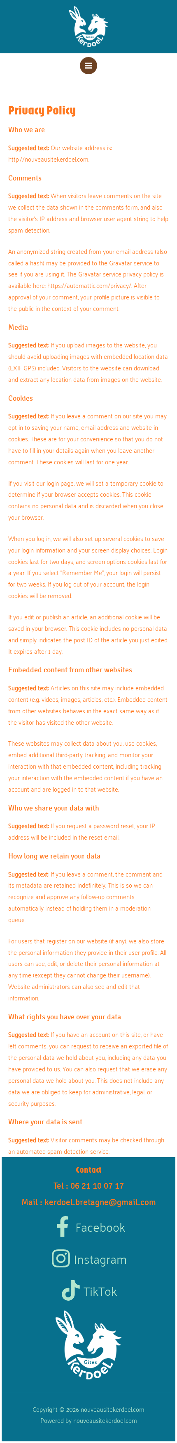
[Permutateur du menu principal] (89, 66)
